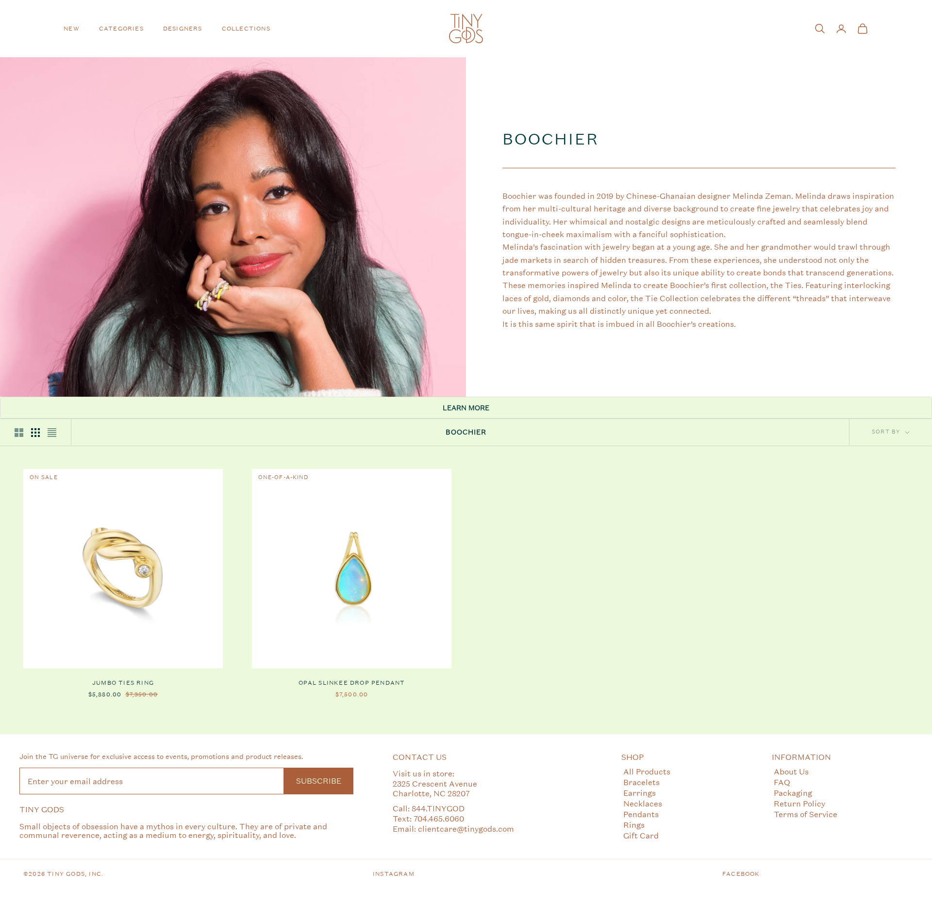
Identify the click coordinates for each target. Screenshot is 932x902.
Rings (634, 825)
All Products (646, 771)
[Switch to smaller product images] (35, 432)
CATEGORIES (121, 28)
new (72, 28)
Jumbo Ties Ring (123, 683)
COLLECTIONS (246, 28)
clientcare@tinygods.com (466, 828)
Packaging (793, 793)
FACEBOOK (741, 874)
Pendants (641, 814)
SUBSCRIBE (318, 780)
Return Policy (799, 803)
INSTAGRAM (394, 874)
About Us (791, 771)
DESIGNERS (182, 28)
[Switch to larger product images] (19, 432)
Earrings (639, 793)
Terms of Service (805, 814)
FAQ (782, 782)
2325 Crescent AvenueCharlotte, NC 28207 (435, 788)
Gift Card (641, 835)
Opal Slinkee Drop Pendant (352, 683)
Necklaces (642, 803)
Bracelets (641, 782)
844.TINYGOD (438, 808)
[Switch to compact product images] (52, 432)
